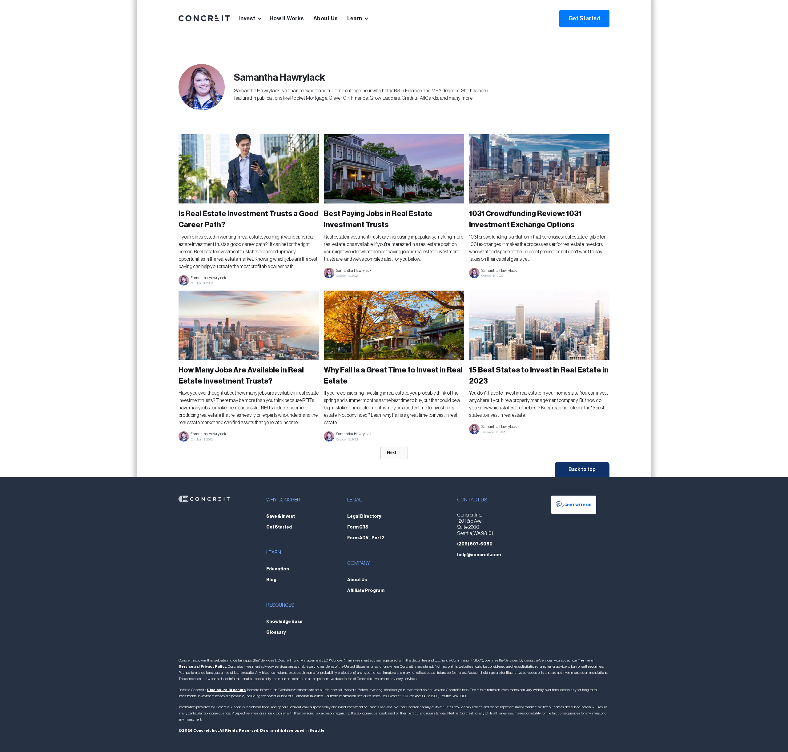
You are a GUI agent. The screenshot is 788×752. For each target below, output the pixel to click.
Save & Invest (280, 516)
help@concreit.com (479, 555)
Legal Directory (364, 516)
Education (277, 569)
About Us (325, 18)
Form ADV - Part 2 (365, 538)
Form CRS (357, 527)
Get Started (584, 18)
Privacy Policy (213, 666)
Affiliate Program (365, 591)
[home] (204, 18)
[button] (254, 18)
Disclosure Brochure (226, 690)
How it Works (287, 18)
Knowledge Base (284, 622)
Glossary (276, 632)
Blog (271, 580)
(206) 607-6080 (474, 544)
